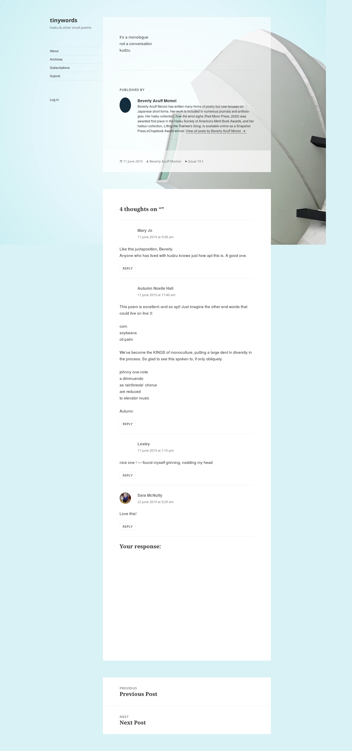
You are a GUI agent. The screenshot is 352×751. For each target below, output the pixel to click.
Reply (128, 268)
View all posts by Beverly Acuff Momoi (214, 130)
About (54, 51)
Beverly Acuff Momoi (165, 161)
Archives (56, 59)
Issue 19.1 (196, 161)
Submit (55, 76)
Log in (54, 99)
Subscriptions (60, 67)
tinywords (63, 20)
